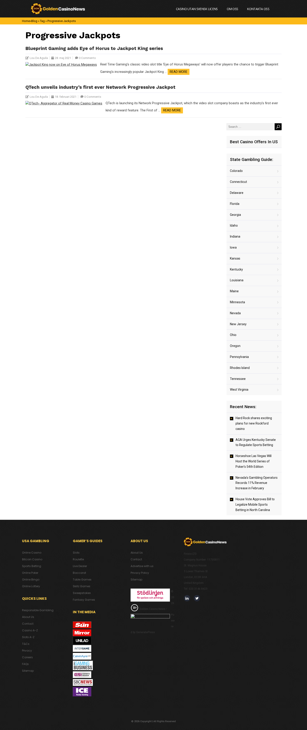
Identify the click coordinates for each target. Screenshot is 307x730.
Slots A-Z (28, 637)
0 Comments (87, 58)
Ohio (233, 335)
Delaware (236, 193)
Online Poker (30, 573)
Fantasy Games (84, 600)
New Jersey (238, 324)
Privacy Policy (140, 573)
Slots (76, 553)
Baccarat (79, 573)
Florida (234, 204)
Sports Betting (31, 566)
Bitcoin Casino (32, 559)
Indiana (235, 236)
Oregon (235, 346)
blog (34, 21)
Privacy (27, 650)
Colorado (236, 171)
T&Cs (25, 644)
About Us (28, 617)
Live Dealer (80, 566)
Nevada (235, 313)
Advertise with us (142, 566)
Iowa (233, 247)
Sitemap (28, 671)
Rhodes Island (240, 368)
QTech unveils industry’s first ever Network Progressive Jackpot (100, 87)
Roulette (78, 559)
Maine (234, 291)
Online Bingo (30, 579)
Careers (27, 657)
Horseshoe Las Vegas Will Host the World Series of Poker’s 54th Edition (253, 461)
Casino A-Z (30, 630)
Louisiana (236, 280)
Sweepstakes (82, 593)
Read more (178, 72)
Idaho (234, 225)
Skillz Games (81, 586)
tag (42, 21)
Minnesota (237, 302)
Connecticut (238, 182)
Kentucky (236, 269)
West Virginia (239, 389)
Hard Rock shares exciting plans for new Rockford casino (254, 423)
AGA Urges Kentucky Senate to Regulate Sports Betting (256, 442)
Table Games (82, 579)
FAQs (25, 664)
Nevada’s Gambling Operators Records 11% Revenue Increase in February (257, 483)
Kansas (235, 258)
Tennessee (238, 379)
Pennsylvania (239, 357)
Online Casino (31, 553)
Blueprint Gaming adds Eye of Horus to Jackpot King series (94, 48)
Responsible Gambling (37, 610)
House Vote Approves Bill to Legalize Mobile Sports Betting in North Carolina (255, 504)
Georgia (235, 215)
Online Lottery (31, 586)
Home (26, 21)
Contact (27, 624)
